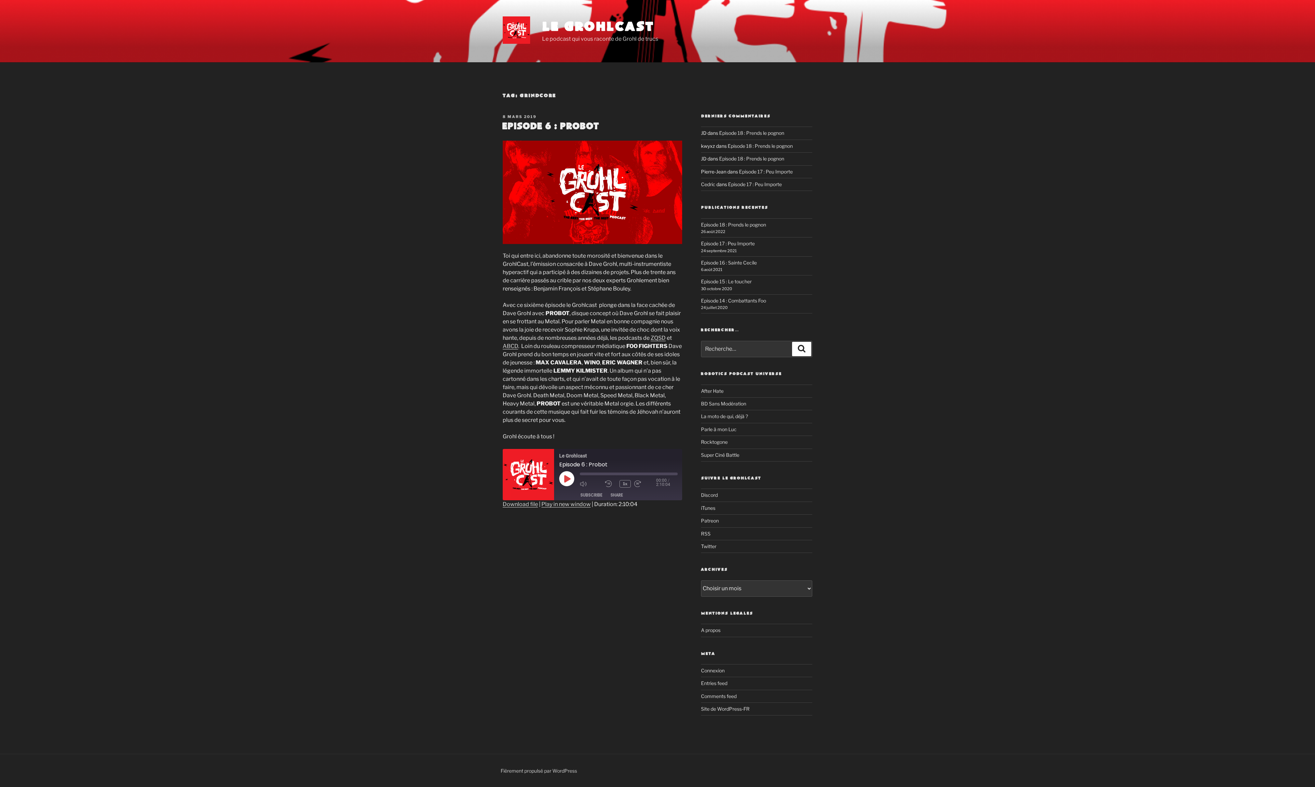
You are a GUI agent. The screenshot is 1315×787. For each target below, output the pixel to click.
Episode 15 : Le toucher (726, 281)
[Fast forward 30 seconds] (645, 483)
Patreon (710, 521)
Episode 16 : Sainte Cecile (729, 263)
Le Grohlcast (598, 27)
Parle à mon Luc (719, 429)
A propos (711, 630)
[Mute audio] (591, 483)
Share (617, 495)
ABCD (510, 346)
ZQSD (658, 338)
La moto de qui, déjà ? (724, 416)
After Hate (712, 391)
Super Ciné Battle (720, 455)
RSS (706, 534)
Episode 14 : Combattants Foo (733, 301)
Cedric (708, 184)
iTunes (708, 508)
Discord (709, 495)
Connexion (713, 670)
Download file (520, 504)
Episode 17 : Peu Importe (766, 172)
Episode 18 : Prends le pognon (751, 133)
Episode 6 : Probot (550, 126)
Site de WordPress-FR (725, 709)
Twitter (708, 546)
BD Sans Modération (723, 404)
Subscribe (591, 495)
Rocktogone (714, 442)
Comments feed (719, 696)
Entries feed (714, 683)
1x (625, 483)
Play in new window (566, 504)
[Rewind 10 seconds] (610, 483)
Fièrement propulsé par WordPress (539, 771)
